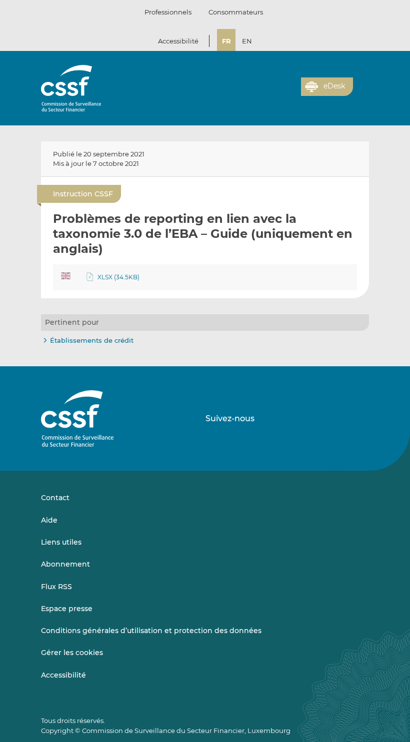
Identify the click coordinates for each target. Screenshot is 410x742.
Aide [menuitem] (49, 520)
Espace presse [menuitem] (66, 608)
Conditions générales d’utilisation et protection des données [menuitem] (151, 630)
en (247, 41)
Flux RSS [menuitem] (56, 586)
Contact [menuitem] (55, 497)
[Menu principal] (361, 84)
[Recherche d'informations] (278, 92)
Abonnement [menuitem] (65, 564)
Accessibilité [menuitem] (63, 675)
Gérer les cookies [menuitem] (72, 652)
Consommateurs (235, 12)
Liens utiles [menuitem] (61, 542)
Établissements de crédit (92, 340)
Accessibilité (178, 41)
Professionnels (168, 12)
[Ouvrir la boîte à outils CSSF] (290, 92)
